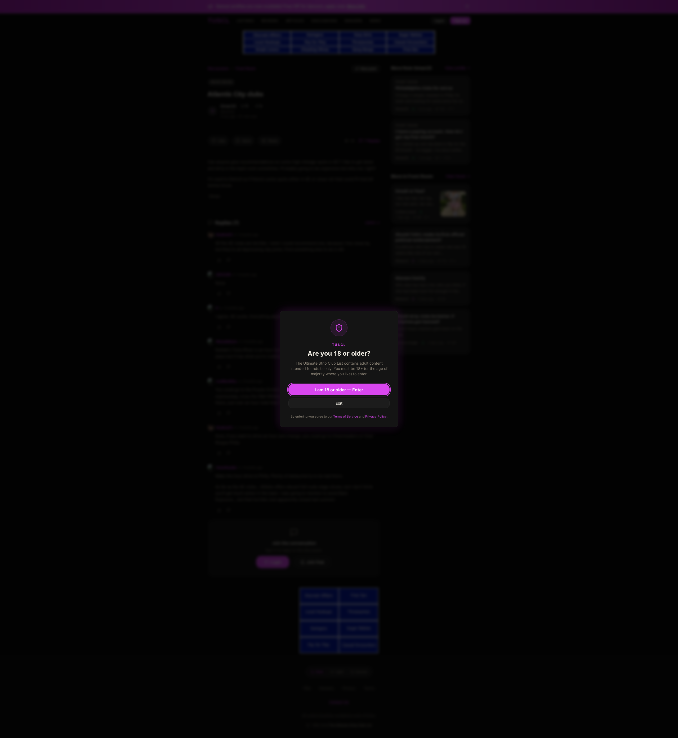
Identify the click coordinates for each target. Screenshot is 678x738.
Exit (339, 403)
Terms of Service (345, 416)
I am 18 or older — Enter (339, 389)
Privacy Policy (376, 416)
